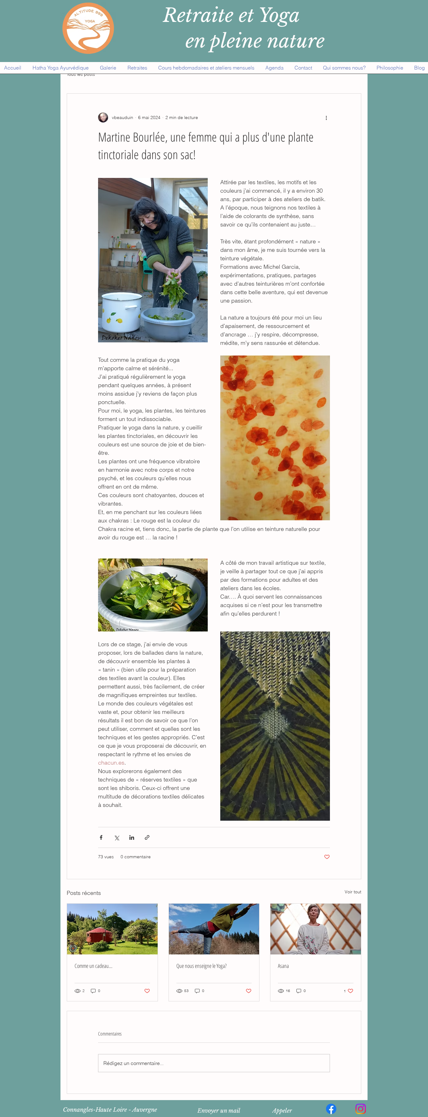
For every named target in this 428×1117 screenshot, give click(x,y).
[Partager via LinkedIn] (132, 837)
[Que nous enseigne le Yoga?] (214, 929)
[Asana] (315, 929)
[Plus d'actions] (326, 117)
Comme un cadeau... (93, 965)
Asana (283, 965)
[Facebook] (331, 1109)
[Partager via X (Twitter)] (116, 837)
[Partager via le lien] (147, 837)
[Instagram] (361, 1109)
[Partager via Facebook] (101, 837)
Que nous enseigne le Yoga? (201, 965)
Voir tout (353, 892)
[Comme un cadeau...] (112, 929)
